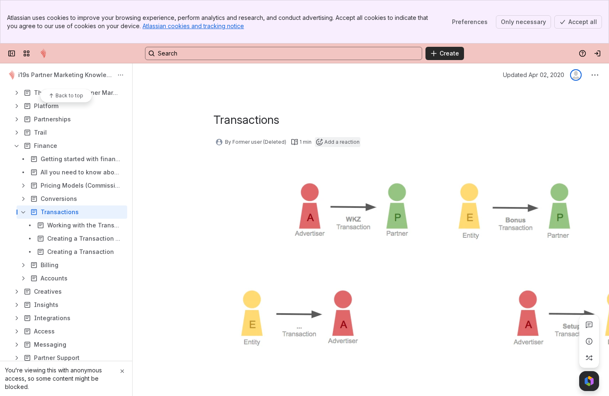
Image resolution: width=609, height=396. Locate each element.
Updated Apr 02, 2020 (533, 74)
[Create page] (589, 358)
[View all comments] (589, 324)
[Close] (122, 371)
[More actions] (121, 75)
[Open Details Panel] (589, 341)
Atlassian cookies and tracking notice (193, 25)
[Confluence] (43, 53)
